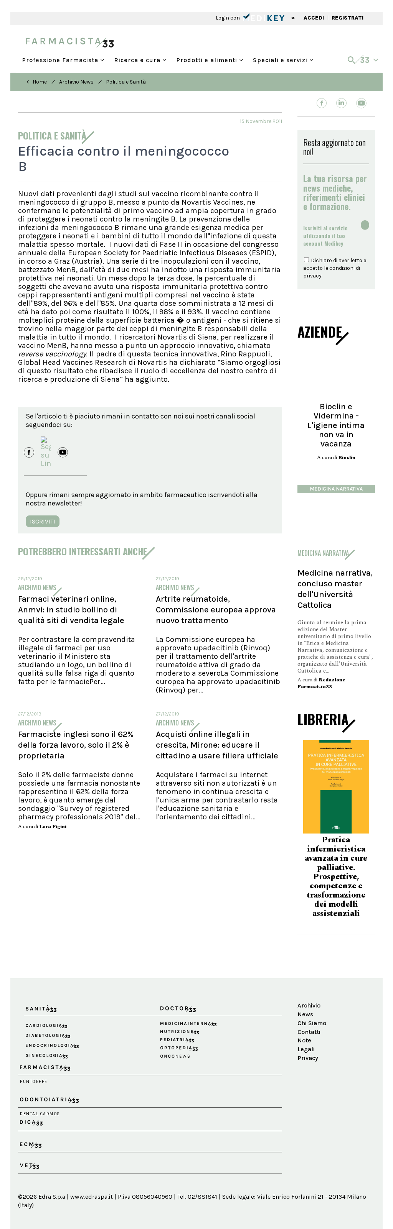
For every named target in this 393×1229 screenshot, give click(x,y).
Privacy (307, 1045)
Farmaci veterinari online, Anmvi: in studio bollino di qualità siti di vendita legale (71, 609)
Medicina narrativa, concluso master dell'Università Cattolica (335, 589)
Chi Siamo (311, 1010)
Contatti (308, 1018)
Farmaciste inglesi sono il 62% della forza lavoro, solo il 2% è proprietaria (76, 745)
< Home (36, 82)
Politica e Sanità (126, 82)
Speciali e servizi (281, 58)
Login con (228, 18)
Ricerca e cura (138, 58)
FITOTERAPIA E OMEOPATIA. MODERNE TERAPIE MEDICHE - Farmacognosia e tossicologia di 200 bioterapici (336, 868)
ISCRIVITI (42, 521)
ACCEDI (314, 18)
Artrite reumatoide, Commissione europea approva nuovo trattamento (216, 609)
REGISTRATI (347, 18)
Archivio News (76, 82)
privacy (312, 275)
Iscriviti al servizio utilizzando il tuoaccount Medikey (325, 235)
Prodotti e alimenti (207, 58)
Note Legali (306, 1032)
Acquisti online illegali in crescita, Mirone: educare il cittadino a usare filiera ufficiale (217, 745)
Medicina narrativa (336, 489)
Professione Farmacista (61, 58)
